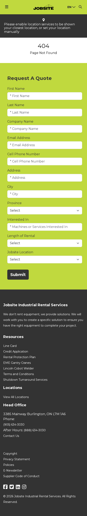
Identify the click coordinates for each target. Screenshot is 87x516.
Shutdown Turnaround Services (25, 380)
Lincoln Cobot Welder (18, 368)
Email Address (18, 138)
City (10, 187)
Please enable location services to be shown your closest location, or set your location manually (39, 28)
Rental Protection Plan (19, 357)
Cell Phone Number (23, 154)
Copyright (10, 453)
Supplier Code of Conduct (21, 476)
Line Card (10, 346)
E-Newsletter (12, 470)
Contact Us (11, 436)
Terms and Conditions (18, 374)
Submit (18, 274)
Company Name (20, 121)
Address (13, 170)
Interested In (18, 219)
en (69, 7)
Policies (8, 465)
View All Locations (16, 397)
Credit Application (15, 351)
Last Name (15, 105)
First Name (16, 89)
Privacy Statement (16, 459)
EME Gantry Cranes (17, 363)
